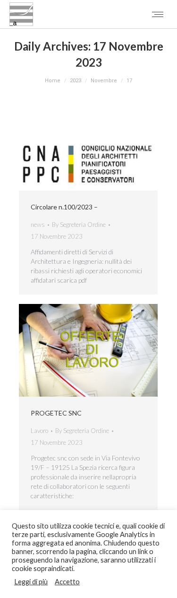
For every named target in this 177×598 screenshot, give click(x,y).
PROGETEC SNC (56, 413)
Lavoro (39, 430)
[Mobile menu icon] (158, 14)
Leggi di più (31, 582)
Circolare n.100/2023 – (64, 207)
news (38, 224)
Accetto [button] (67, 582)
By (79, 224)
